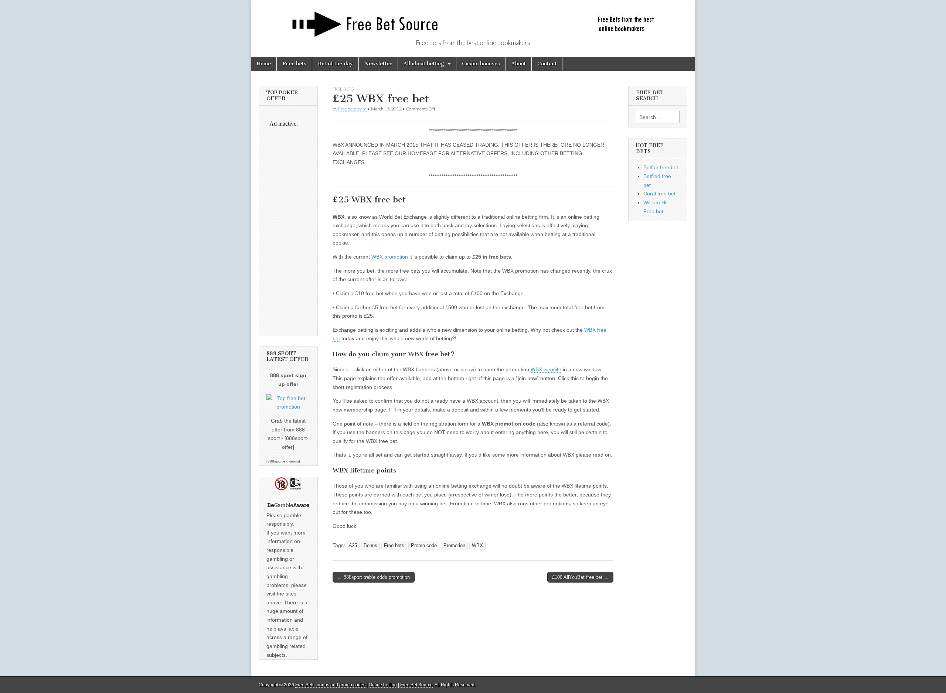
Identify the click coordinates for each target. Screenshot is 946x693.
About (518, 64)
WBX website (546, 369)
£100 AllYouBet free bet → (580, 577)
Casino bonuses (481, 64)
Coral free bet (659, 194)
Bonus (370, 545)
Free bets (294, 64)
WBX (477, 545)
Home (264, 64)
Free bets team (352, 109)
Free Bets (343, 88)
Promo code (424, 545)
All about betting (424, 64)
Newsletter (378, 64)
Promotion (454, 545)
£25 (353, 545)
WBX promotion (389, 257)
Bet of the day (335, 64)
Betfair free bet (660, 167)
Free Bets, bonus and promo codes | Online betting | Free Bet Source (364, 684)
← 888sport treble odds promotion (373, 577)
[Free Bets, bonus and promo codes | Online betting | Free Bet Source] (473, 20)
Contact (547, 64)
